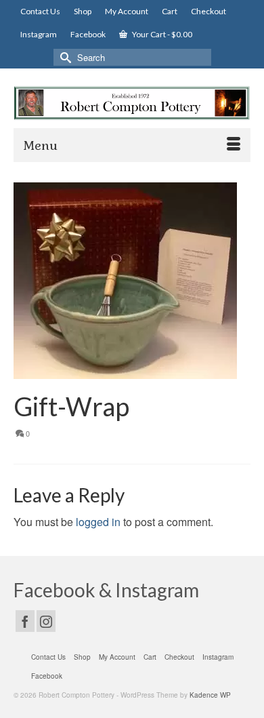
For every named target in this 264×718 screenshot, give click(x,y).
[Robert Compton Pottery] (132, 103)
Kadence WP (210, 695)
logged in (98, 522)
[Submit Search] (63, 57)
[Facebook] (25, 621)
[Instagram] (46, 621)
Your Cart (161, 34)
